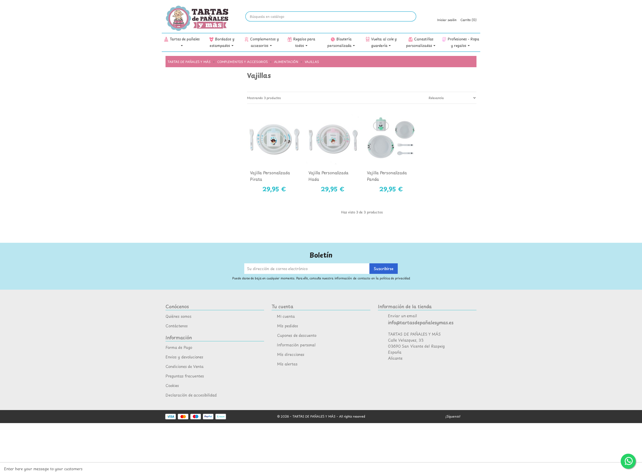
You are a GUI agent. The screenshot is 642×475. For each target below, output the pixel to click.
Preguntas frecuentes (185, 376)
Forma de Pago (179, 347)
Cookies (172, 385)
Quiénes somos (178, 316)
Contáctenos (177, 326)
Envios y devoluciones (184, 357)
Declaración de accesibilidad (191, 395)
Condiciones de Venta (185, 366)
